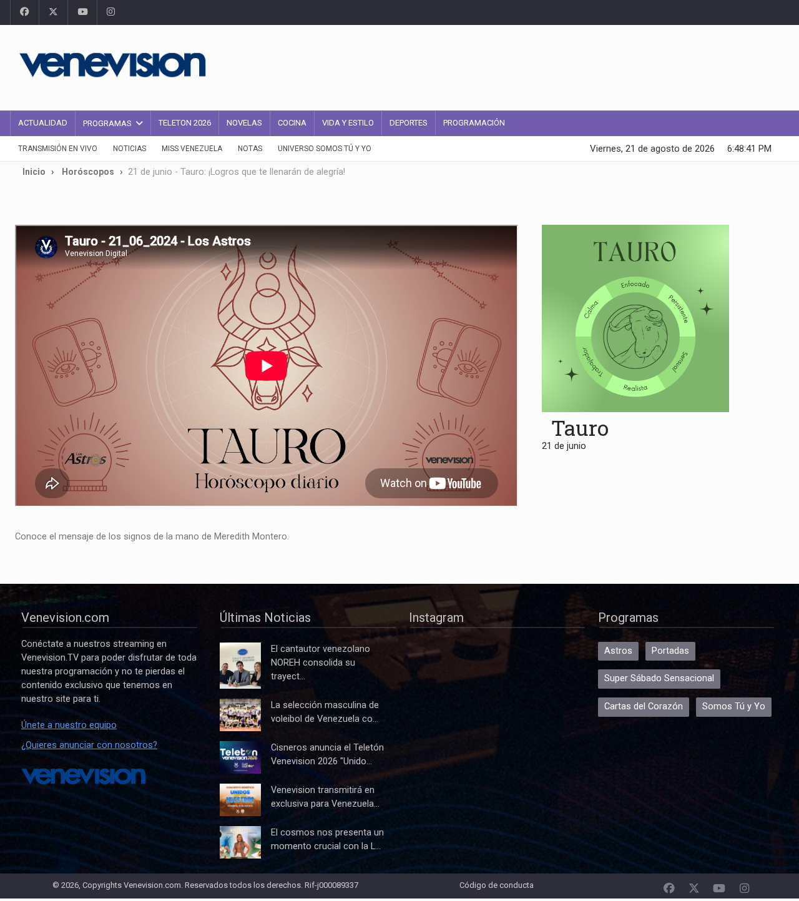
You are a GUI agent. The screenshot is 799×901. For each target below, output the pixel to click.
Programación (474, 122)
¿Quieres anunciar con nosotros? (89, 745)
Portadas (670, 651)
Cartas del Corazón (643, 706)
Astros (618, 651)
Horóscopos (88, 172)
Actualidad (42, 122)
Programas (107, 123)
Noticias (129, 148)
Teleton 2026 (185, 122)
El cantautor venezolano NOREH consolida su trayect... (320, 663)
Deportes (409, 122)
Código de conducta (496, 885)
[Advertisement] (552, 65)
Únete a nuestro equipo (69, 725)
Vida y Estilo (348, 122)
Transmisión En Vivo (57, 148)
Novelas (244, 122)
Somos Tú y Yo (733, 706)
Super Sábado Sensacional (659, 678)
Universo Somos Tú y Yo (324, 148)
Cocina (292, 122)
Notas (250, 148)
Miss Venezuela (192, 148)
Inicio (34, 172)
